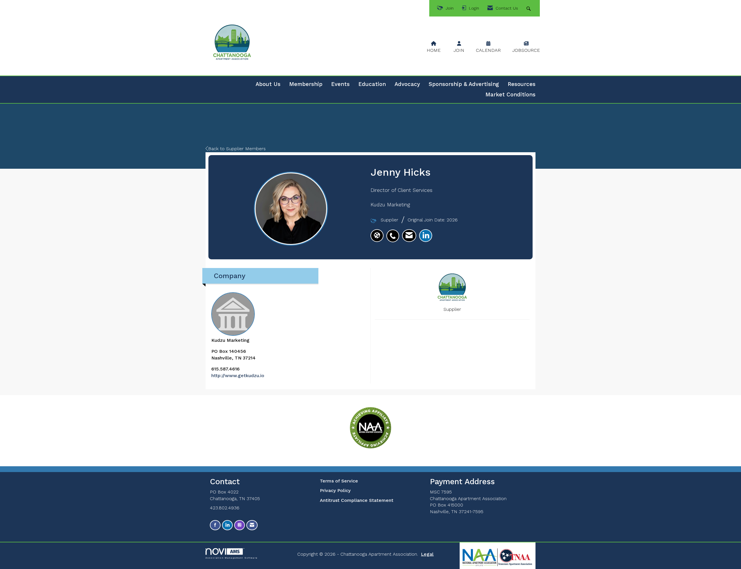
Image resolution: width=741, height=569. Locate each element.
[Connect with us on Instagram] (239, 525)
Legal (427, 554)
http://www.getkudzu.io (237, 375)
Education (372, 84)
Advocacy (407, 84)
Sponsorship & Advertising (464, 84)
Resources (521, 84)
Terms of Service (339, 481)
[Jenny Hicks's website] (377, 235)
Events (340, 84)
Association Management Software (232, 558)
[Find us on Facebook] (215, 525)
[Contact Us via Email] (252, 525)
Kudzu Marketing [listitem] (230, 340)
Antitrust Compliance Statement (356, 500)
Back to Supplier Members (237, 148)
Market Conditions (510, 94)
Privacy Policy (335, 490)
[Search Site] (529, 8)
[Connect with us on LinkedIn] (227, 525)
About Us (268, 84)
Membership (305, 84)
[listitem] (394, 232)
